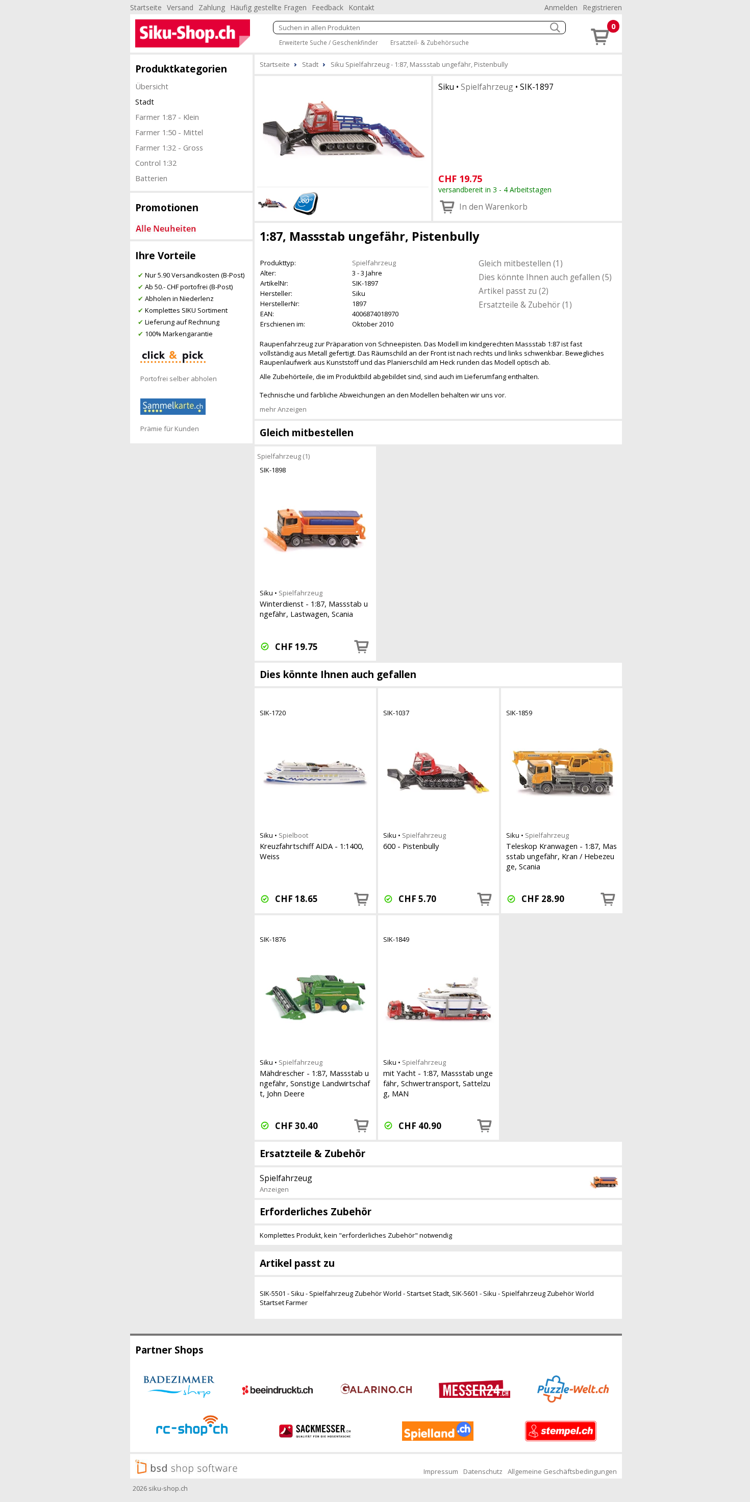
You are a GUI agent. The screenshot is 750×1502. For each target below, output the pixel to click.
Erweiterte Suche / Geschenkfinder (328, 42)
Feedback (327, 7)
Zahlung (211, 7)
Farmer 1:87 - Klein (167, 117)
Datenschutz (483, 1471)
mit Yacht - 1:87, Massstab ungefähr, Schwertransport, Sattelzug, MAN (438, 1083)
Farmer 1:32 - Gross (169, 147)
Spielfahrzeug (487, 86)
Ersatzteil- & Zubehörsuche (429, 42)
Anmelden (561, 7)
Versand (180, 7)
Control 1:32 (156, 163)
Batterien (151, 178)
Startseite (146, 7)
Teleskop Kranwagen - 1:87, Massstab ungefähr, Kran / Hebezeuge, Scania (561, 856)
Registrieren (602, 7)
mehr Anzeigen (283, 409)
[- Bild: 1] (343, 130)
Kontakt (361, 7)
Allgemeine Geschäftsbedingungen (562, 1471)
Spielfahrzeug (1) (283, 456)
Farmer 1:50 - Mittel (169, 132)
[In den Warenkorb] (362, 646)
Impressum (440, 1471)
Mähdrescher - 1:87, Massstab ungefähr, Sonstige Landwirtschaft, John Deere (315, 1083)
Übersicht (151, 86)
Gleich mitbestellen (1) (521, 263)
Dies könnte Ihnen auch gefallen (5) (545, 277)
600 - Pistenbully (411, 846)
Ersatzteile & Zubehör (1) (525, 304)
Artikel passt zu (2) (513, 290)
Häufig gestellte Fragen (268, 7)
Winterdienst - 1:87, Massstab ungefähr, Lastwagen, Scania (314, 608)
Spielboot (293, 835)
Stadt (144, 101)
